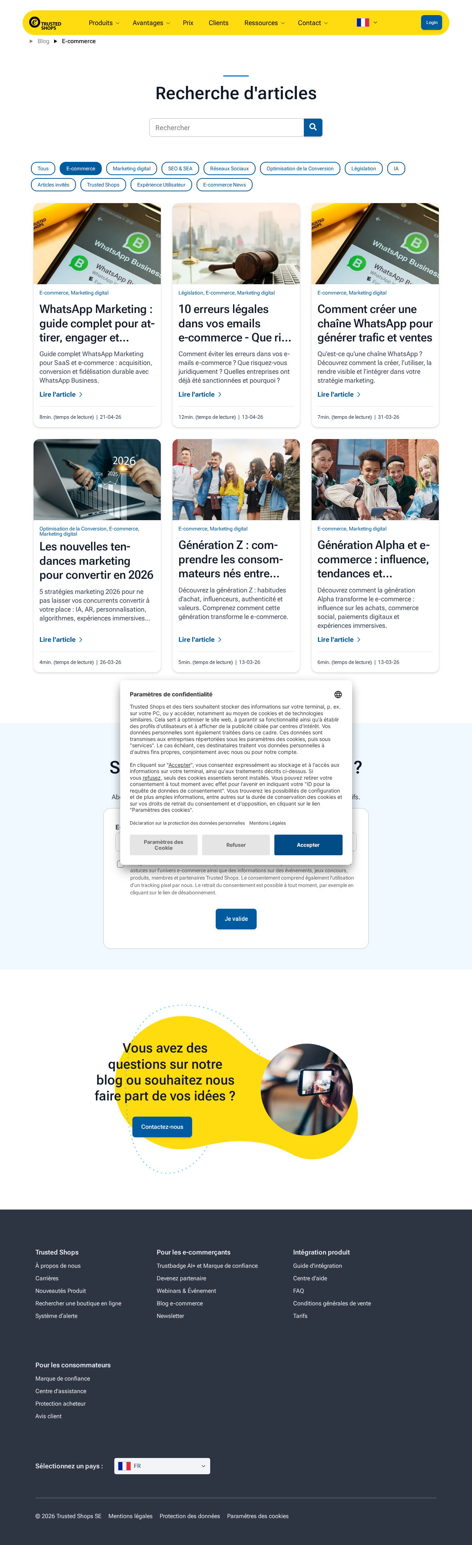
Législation (363, 168)
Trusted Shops (103, 185)
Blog (43, 41)
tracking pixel (156, 885)
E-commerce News (224, 185)
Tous (43, 168)
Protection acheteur (60, 1403)
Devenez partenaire (181, 1278)
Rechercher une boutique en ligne (78, 1303)
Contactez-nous (162, 1126)
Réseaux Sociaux (229, 168)
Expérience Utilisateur (161, 185)
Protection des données (190, 1516)
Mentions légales (130, 1516)
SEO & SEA (180, 168)
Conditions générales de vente (332, 1303)
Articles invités (53, 185)
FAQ (298, 1290)
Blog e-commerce (180, 1303)
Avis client (48, 1416)
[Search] (313, 127)
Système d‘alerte (56, 1315)
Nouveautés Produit (60, 1290)
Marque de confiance (62, 1378)
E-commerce (79, 41)
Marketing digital (131, 168)
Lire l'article (57, 394)
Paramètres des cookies (258, 1516)
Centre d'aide (310, 1278)
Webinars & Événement (186, 1290)
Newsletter (170, 1315)
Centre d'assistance (60, 1391)
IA (396, 168)
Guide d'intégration (317, 1265)
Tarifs (300, 1315)
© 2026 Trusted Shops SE (68, 1516)
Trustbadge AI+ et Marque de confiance (207, 1265)
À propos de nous (58, 1265)
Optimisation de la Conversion (300, 168)
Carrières (47, 1278)
